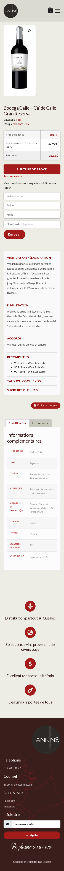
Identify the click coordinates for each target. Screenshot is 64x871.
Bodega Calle (22, 123)
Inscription (32, 835)
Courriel (10, 776)
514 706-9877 (12, 768)
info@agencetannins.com (18, 784)
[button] (29, 31)
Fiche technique (47, 405)
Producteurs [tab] (40, 423)
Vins (18, 119)
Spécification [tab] (17, 423)
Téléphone (12, 760)
